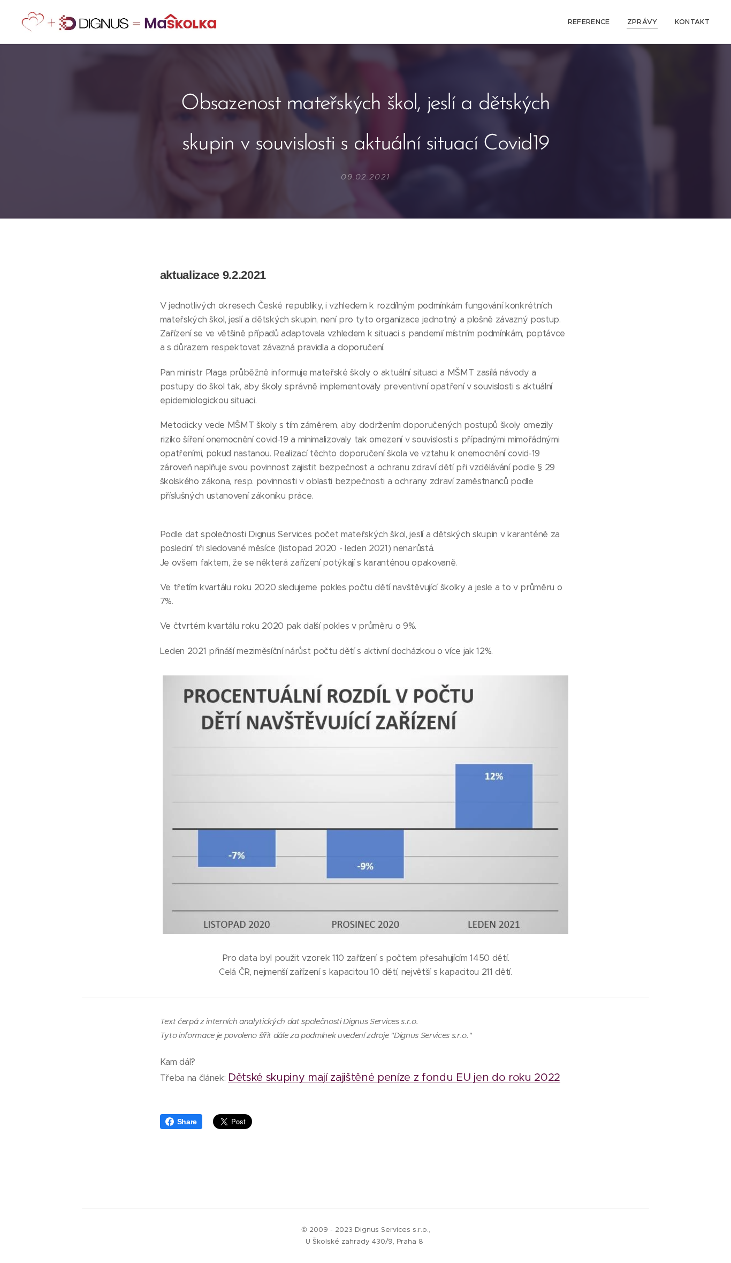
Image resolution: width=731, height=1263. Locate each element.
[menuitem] (592, 22)
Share (187, 1121)
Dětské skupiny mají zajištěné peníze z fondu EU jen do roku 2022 (394, 1077)
